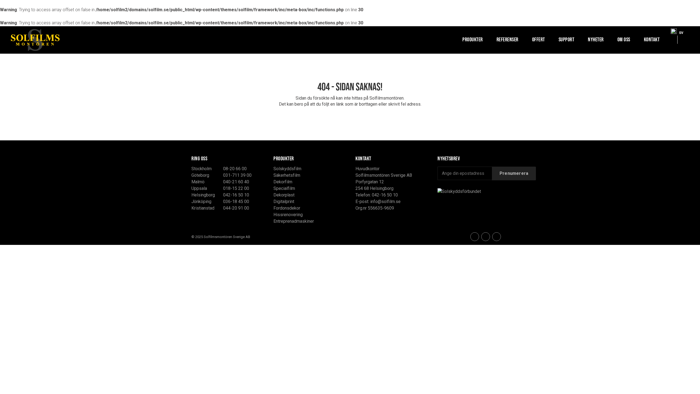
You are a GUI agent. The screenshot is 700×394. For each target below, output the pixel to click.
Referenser (507, 39)
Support (566, 39)
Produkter (472, 39)
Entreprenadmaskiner (293, 221)
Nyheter (596, 39)
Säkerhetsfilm (286, 175)
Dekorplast (283, 195)
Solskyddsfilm (287, 168)
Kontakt (652, 39)
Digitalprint (283, 201)
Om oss (623, 39)
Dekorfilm (282, 181)
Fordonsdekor (286, 208)
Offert (538, 39)
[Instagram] (485, 236)
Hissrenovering (288, 214)
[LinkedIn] (496, 236)
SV (681, 31)
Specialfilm (284, 188)
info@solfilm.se (385, 201)
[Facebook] (474, 236)
